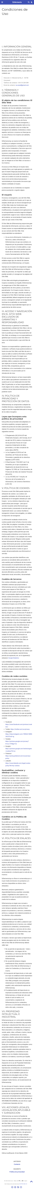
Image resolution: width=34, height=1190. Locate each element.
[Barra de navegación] (2, 2)
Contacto (17, 1164)
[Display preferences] (32, 2)
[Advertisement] (17, 31)
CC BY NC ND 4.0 (23, 1184)
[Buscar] (28, 2)
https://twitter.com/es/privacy (20, 729)
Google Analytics (13, 658)
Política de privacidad (17, 1172)
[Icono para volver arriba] (31, 1182)
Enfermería (17, 2)
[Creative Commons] (17, 1187)
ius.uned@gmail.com (22, 85)
